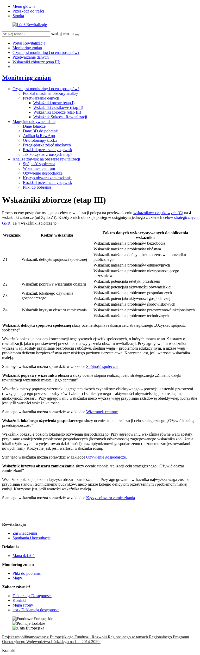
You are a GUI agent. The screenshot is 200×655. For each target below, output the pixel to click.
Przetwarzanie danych (30, 57)
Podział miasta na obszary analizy (50, 93)
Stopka (18, 16)
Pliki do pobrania (37, 187)
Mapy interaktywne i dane (33, 121)
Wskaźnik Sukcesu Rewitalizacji (60, 117)
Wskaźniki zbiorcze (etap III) (36, 62)
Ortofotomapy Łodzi (40, 140)
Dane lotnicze (34, 126)
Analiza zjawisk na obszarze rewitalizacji (46, 159)
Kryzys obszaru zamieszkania (47, 178)
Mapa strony (22, 605)
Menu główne (23, 6)
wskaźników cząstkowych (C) (158, 213)
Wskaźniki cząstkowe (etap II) (58, 107)
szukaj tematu (62, 34)
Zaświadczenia (24, 533)
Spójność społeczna (39, 164)
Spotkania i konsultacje (31, 538)
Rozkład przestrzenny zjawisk (47, 149)
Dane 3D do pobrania (41, 131)
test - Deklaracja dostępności (35, 610)
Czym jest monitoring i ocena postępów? (45, 52)
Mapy (17, 578)
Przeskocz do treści (28, 11)
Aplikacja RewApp (39, 135)
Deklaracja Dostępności (32, 596)
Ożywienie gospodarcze (43, 173)
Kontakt (19, 600)
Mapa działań (23, 555)
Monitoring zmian (27, 48)
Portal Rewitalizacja (28, 43)
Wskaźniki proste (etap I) (53, 103)
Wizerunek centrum (39, 168)
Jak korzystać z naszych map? (47, 154)
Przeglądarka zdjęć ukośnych (47, 145)
